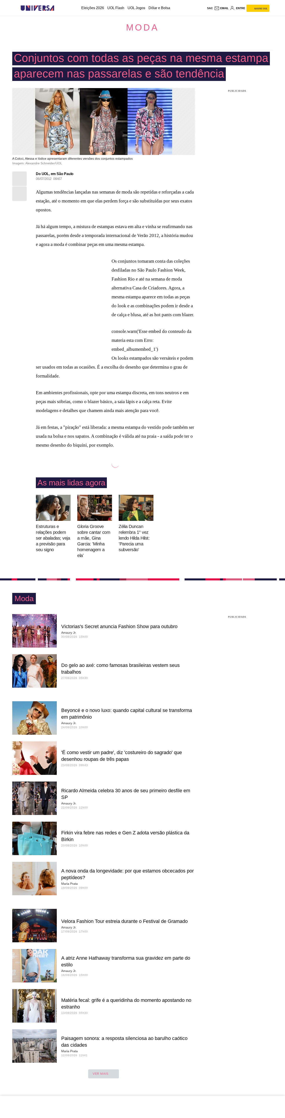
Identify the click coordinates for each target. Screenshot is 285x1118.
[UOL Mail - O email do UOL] (221, 8)
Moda (142, 27)
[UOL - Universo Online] (58, 8)
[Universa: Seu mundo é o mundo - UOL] (37, 8)
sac (210, 8)
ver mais (100, 1073)
